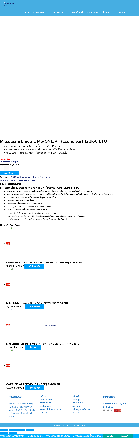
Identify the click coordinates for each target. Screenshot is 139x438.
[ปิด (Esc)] (4, 430)
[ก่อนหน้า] (4, 433)
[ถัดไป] (13, 433)
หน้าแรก (43, 396)
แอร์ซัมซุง (76, 399)
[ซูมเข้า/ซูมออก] (30, 430)
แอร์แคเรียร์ (76, 396)
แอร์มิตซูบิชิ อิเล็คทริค (81, 409)
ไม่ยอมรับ (125, 436)
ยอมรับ (110, 436)
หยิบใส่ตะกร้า (9, 173)
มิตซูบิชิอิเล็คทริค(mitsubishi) (29, 177)
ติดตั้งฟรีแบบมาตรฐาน (9, 161)
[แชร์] (13, 430)
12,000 (13, 177)
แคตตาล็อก (5, 159)
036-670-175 (114, 403)
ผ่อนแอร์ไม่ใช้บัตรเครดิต (50, 409)
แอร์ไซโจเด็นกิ (78, 402)
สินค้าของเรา (45, 402)
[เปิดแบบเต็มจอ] (21, 430)
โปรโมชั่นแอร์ (45, 406)
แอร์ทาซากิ (76, 406)
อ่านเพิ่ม (33, 347)
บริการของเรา (46, 399)
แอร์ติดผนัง (46, 177)
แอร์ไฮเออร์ (76, 412)
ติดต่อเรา (44, 412)
